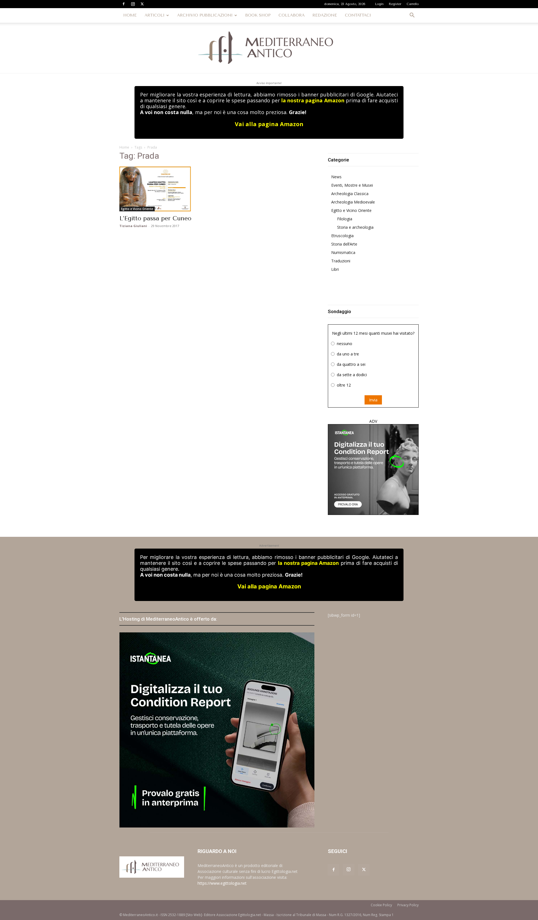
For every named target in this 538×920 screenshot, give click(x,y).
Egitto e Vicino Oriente (137, 209)
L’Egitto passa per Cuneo (155, 218)
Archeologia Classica (349, 193)
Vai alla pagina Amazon (269, 124)
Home (124, 147)
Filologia (344, 218)
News (336, 176)
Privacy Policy (408, 905)
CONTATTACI (358, 15)
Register (395, 4)
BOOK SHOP (258, 15)
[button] (412, 16)
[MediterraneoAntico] (269, 48)
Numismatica (343, 252)
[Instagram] (133, 4)
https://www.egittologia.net (222, 883)
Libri (335, 269)
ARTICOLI (154, 15)
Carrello (413, 4)
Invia (373, 400)
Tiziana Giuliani (133, 226)
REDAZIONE (324, 15)
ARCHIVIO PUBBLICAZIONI (205, 15)
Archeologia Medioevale (353, 202)
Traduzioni (340, 260)
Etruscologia (342, 235)
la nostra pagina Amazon (312, 100)
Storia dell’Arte (344, 244)
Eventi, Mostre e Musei (352, 185)
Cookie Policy (381, 905)
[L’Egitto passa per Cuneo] (164, 189)
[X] (142, 4)
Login (379, 4)
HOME (130, 15)
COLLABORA (292, 15)
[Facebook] (123, 4)
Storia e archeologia (355, 227)
